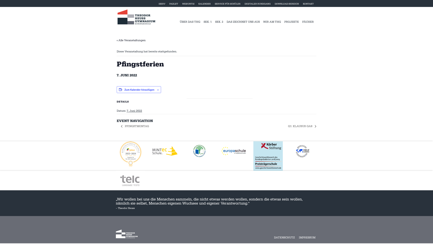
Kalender (204, 4)
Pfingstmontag (136, 126)
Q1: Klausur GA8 (300, 126)
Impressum (307, 237)
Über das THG (190, 22)
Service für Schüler (228, 4)
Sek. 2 (219, 22)
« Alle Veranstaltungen (131, 40)
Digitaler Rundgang (258, 4)
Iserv (162, 4)
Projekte (291, 22)
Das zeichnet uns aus (243, 22)
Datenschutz (284, 237)
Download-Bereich (287, 4)
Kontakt (308, 4)
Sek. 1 (208, 22)
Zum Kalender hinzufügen (139, 89)
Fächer (308, 22)
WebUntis (188, 4)
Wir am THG (272, 22)
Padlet (173, 4)
